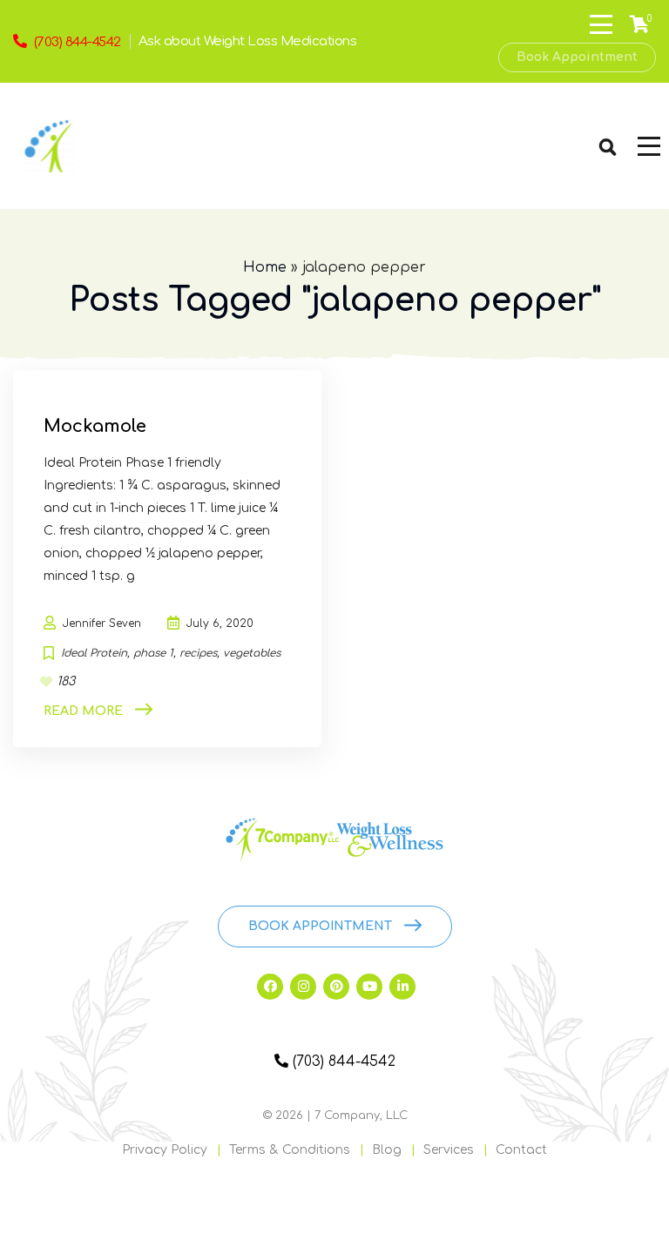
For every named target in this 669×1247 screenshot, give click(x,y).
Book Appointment (577, 57)
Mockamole (95, 426)
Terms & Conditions (289, 1149)
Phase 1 (153, 653)
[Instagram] (303, 987)
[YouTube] (369, 987)
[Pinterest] (336, 987)
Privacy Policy (164, 1149)
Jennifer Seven (102, 623)
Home (265, 267)
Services (448, 1149)
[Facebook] (270, 987)
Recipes (198, 653)
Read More (83, 711)
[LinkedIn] (402, 987)
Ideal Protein (94, 653)
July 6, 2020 (219, 623)
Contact (521, 1149)
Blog (387, 1149)
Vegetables (251, 653)
